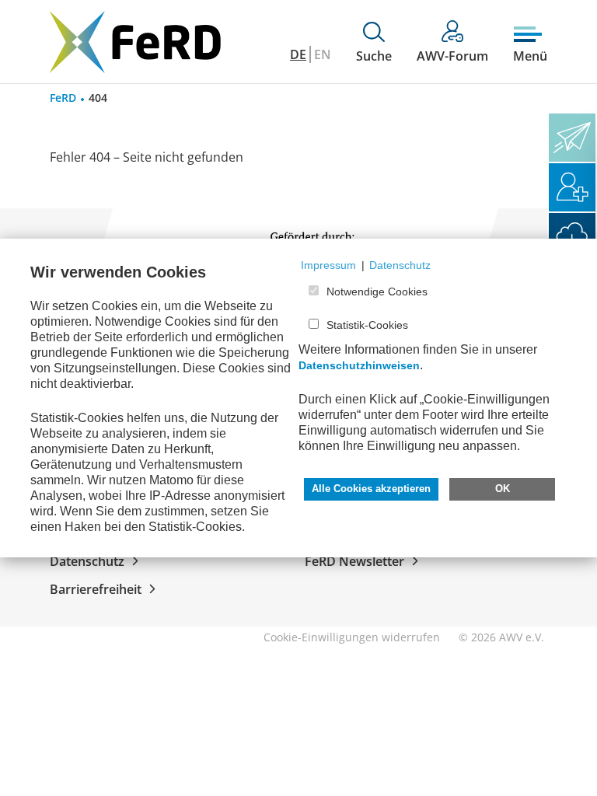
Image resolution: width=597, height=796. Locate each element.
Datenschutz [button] (400, 265)
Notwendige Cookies (377, 291)
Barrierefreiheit (95, 589)
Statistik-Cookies (367, 325)
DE (298, 54)
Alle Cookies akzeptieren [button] (371, 489)
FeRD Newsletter (354, 561)
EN (322, 54)
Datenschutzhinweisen (359, 365)
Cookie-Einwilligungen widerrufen (352, 637)
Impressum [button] (328, 265)
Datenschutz (87, 561)
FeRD (63, 97)
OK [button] (502, 489)
